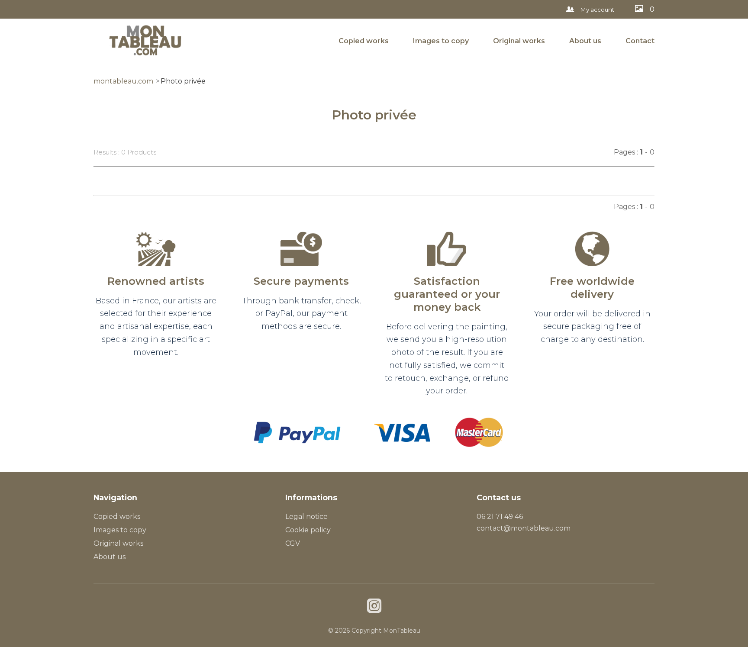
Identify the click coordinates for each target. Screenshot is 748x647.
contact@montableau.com (524, 528)
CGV (292, 543)
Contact (639, 41)
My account (596, 9)
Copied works (364, 41)
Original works (519, 41)
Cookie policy (308, 530)
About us (585, 41)
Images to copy (441, 41)
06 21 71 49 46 (500, 516)
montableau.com (123, 81)
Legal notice (306, 516)
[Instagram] (374, 607)
